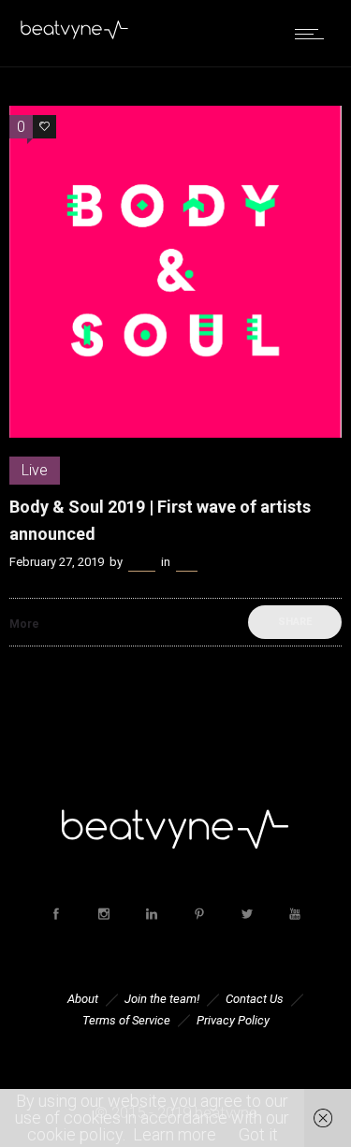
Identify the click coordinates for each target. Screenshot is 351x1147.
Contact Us (255, 999)
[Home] (75, 35)
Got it (258, 1134)
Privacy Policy (233, 1020)
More (24, 624)
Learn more (174, 1134)
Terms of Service (126, 1020)
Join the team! (161, 999)
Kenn (141, 562)
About (82, 999)
